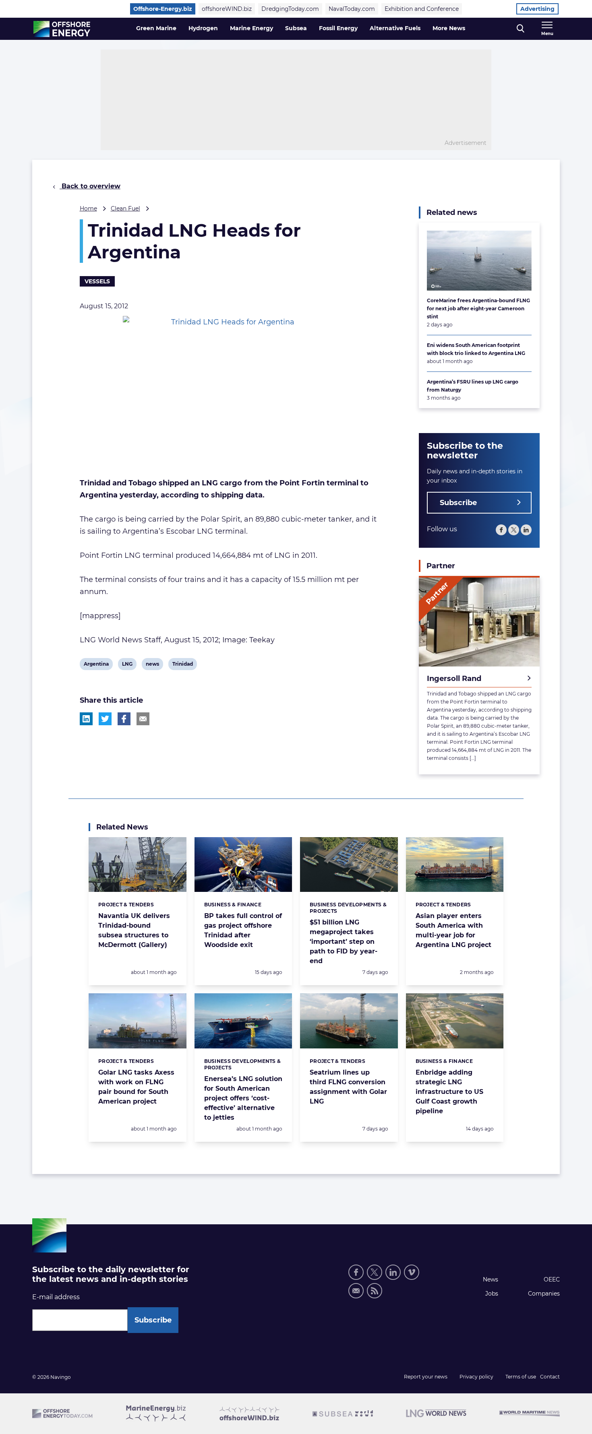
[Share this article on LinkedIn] (86, 718)
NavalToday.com (352, 8)
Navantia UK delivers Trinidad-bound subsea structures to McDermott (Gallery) (134, 930)
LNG (128, 665)
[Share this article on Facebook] (124, 718)
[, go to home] (61, 29)
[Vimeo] (411, 1272)
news (152, 665)
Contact (550, 1377)
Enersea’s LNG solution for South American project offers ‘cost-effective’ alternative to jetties (243, 1098)
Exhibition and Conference (422, 8)
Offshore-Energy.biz (162, 8)
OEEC (552, 1279)
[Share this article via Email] (143, 718)
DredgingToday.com (290, 8)
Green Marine (156, 28)
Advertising (537, 8)
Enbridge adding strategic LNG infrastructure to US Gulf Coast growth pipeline (449, 1092)
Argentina (96, 665)
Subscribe (458, 502)
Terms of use (520, 1377)
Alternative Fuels (395, 28)
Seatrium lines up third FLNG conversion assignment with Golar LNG (348, 1087)
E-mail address (56, 1297)
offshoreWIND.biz (227, 8)
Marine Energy (251, 28)
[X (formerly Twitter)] (374, 1272)
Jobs (491, 1293)
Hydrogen (203, 28)
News (490, 1279)
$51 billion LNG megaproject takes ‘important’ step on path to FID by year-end (343, 941)
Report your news (425, 1377)
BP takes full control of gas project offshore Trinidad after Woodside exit (243, 930)
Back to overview (90, 186)
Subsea (296, 28)
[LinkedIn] (526, 529)
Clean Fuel (125, 208)
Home (88, 208)
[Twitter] (513, 529)
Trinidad (182, 665)
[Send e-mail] (356, 1290)
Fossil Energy (338, 28)
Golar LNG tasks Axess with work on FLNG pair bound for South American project (136, 1087)
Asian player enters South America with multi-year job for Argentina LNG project (453, 930)
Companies (544, 1293)
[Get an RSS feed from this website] (374, 1290)
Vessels (97, 281)
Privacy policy (476, 1377)
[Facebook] (501, 529)
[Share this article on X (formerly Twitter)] (105, 718)
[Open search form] (520, 29)
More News (449, 28)
